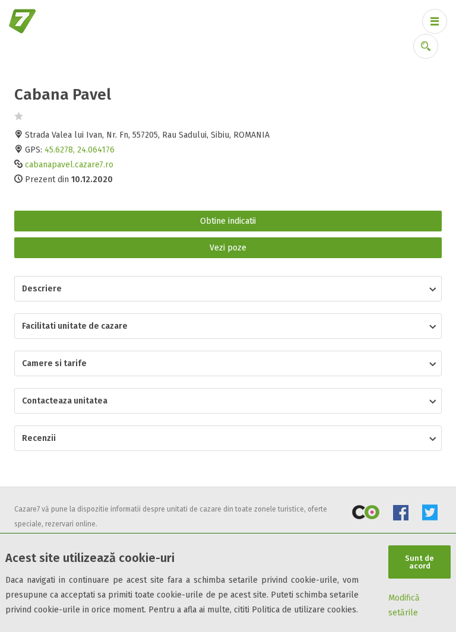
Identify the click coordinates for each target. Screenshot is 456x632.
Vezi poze (228, 248)
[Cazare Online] (365, 515)
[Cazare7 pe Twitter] (430, 515)
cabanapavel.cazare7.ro (69, 165)
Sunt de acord (419, 562)
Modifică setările (404, 605)
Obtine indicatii (228, 221)
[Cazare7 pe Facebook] (400, 515)
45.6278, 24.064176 (80, 150)
